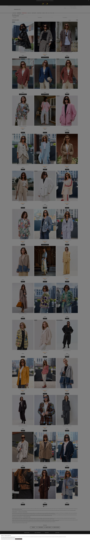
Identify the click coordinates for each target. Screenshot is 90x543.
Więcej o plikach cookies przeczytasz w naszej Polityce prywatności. (8, 537)
